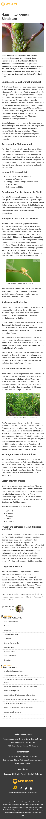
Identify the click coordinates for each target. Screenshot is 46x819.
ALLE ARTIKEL (8, 716)
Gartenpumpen (9, 647)
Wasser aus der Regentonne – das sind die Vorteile (20, 686)
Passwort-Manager (17, 742)
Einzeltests (34, 757)
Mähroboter (8, 630)
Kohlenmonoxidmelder (11, 634)
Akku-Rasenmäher (10, 656)
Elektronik (15, 774)
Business (7, 774)
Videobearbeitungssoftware (18, 746)
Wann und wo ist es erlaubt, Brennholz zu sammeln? (21, 699)
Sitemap (28, 763)
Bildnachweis (19, 763)
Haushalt (30, 774)
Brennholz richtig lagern (11, 691)
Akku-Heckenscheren (11, 622)
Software (38, 774)
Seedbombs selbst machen (13, 712)
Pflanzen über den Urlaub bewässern (16, 675)
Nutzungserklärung (26, 760)
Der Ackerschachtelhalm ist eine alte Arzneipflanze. (22, 418)
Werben (25, 757)
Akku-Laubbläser (9, 651)
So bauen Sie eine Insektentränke (14, 703)
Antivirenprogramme (10, 739)
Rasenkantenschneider (11, 643)
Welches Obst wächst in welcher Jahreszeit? (18, 708)
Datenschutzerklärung (11, 760)
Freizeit (23, 774)
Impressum (39, 760)
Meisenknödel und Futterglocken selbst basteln (19, 695)
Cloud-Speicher (24, 739)
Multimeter (7, 639)
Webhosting (33, 746)
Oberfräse (7, 626)
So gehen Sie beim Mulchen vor (14, 671)
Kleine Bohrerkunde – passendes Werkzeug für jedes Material (21, 681)
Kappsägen (7, 660)
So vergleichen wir (15, 757)
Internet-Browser (37, 739)
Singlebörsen (30, 742)
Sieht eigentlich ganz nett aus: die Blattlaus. (20, 283)
